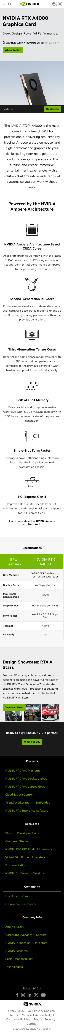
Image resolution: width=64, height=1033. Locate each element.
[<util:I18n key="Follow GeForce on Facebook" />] (17, 995)
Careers (41, 934)
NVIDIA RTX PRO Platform (22, 770)
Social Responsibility (19, 958)
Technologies (14, 966)
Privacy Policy (15, 1011)
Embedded (43, 802)
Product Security (44, 1019)
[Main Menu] (4, 4)
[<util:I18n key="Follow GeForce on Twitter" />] (36, 995)
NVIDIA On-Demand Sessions (25, 873)
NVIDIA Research (16, 950)
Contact (32, 1023)
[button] (54, 5)
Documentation (15, 865)
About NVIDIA (14, 926)
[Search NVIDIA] (10, 3)
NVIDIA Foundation (18, 942)
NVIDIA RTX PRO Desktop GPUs (26, 778)
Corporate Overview (18, 934)
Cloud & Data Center (19, 794)
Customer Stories (17, 841)
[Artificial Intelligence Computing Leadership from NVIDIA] (29, 4)
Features (8, 109)
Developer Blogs (28, 833)
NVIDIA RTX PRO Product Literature (28, 849)
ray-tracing (26, 315)
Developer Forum (16, 896)
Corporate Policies (18, 1019)
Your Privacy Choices (41, 1011)
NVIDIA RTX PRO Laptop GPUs (25, 786)
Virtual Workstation (18, 802)
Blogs (9, 833)
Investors (41, 942)
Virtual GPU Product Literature (25, 857)
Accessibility (43, 1015)
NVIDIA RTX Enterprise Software (26, 810)
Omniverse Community (20, 904)
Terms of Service (21, 1015)
